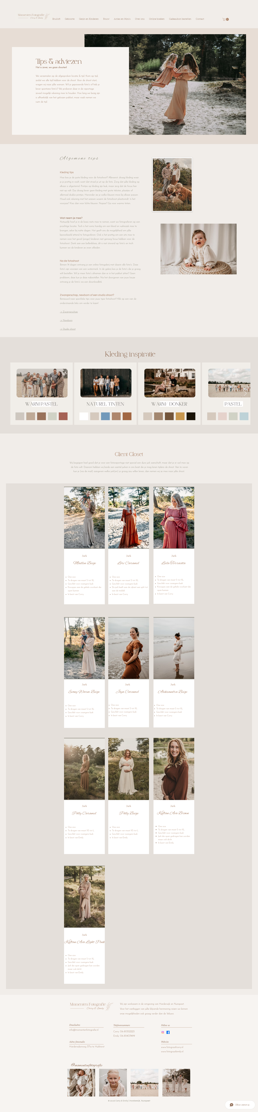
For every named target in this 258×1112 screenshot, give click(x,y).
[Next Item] (245, 393)
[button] (84, 518)
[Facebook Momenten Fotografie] (168, 1032)
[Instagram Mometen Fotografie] (162, 1032)
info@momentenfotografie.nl (83, 1030)
